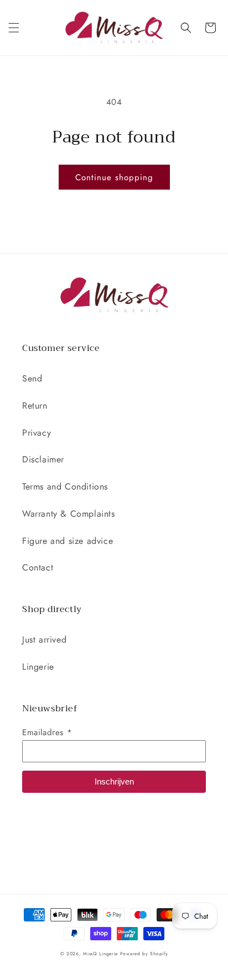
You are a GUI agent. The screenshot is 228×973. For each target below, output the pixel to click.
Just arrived (44, 639)
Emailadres (47, 732)
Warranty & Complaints (68, 513)
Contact (37, 567)
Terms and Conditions (65, 486)
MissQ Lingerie (100, 953)
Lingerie (38, 666)
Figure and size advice (67, 540)
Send (32, 378)
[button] (14, 28)
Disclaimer (43, 459)
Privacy (36, 432)
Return (35, 405)
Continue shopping (114, 177)
